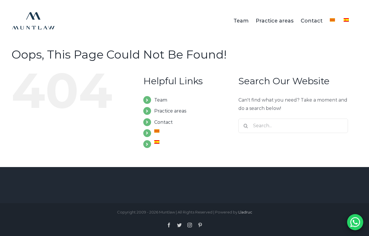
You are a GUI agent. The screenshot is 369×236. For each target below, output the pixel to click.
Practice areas (170, 111)
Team (160, 100)
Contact (163, 122)
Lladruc (245, 212)
